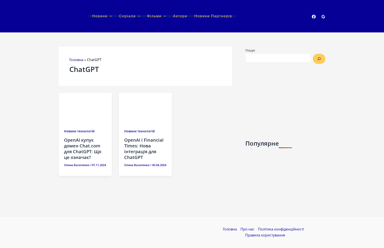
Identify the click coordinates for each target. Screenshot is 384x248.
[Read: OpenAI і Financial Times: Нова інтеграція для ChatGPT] (145, 107)
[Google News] (323, 17)
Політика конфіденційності (281, 229)
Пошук (250, 50)
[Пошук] (319, 59)
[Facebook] (314, 17)
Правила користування (265, 235)
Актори (180, 16)
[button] (110, 16)
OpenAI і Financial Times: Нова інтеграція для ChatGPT (144, 148)
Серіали (127, 16)
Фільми (154, 16)
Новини (100, 16)
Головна (76, 59)
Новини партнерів (213, 16)
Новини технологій (79, 131)
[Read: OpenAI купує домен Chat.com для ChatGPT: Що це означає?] (85, 107)
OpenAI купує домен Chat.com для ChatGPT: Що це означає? (82, 148)
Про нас (247, 229)
